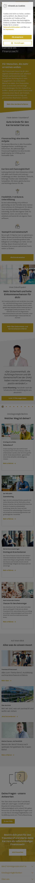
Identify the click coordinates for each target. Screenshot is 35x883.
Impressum (10, 29)
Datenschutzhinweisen (11, 27)
